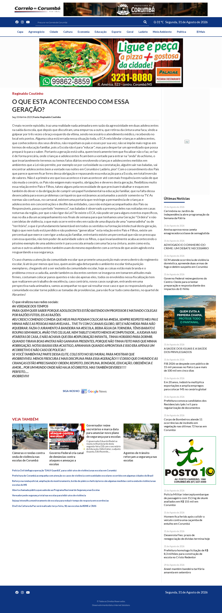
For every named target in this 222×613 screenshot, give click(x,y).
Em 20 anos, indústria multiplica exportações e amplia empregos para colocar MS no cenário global (185, 385)
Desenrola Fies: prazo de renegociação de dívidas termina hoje (187, 536)
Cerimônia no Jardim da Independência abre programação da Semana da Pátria (186, 214)
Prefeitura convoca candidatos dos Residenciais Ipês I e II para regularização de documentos (185, 404)
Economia (83, 31)
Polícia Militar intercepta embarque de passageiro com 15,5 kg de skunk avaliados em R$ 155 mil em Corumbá (186, 499)
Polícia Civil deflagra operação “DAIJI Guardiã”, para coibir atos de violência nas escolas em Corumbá (64, 470)
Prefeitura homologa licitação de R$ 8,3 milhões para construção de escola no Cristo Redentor (186, 554)
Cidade (54, 31)
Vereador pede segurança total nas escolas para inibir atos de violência (49, 495)
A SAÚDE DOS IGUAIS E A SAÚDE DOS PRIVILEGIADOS (185, 350)
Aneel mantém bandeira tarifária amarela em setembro (184, 570)
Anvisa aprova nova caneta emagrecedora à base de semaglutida (186, 231)
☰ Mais (201, 31)
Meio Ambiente (162, 31)
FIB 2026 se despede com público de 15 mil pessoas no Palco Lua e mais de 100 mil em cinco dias (186, 367)
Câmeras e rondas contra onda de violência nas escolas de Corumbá (28, 456)
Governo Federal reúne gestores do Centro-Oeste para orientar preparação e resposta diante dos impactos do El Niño (185, 283)
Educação (100, 31)
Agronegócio (36, 31)
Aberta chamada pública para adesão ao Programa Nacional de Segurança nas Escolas (56, 490)
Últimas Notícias (177, 198)
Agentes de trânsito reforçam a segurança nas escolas (140, 456)
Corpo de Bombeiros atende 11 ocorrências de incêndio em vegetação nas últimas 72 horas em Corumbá (185, 424)
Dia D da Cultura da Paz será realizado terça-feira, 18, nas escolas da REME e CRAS (54, 506)
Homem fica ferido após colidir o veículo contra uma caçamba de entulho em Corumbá (184, 520)
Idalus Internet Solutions (119, 605)
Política (181, 31)
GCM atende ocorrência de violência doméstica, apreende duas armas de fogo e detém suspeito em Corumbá (186, 263)
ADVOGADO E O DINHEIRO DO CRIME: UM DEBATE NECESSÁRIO (186, 246)
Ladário (143, 31)
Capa (20, 31)
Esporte (116, 31)
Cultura (67, 31)
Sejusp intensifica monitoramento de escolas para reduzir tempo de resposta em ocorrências (60, 500)
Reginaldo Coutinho (27, 93)
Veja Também (25, 419)
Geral (130, 31)
